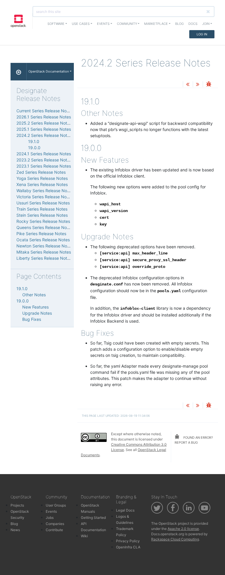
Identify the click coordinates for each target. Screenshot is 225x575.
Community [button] (127, 24)
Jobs (50, 517)
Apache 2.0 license (183, 528)
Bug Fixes (31, 319)
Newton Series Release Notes (44, 245)
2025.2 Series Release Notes (43, 122)
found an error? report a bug (194, 440)
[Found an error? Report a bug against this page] (208, 84)
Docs (192, 24)
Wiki (84, 536)
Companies (55, 523)
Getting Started (93, 517)
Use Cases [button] (81, 24)
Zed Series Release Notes (41, 172)
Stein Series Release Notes (42, 215)
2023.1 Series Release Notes (43, 165)
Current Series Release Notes (44, 110)
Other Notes (34, 294)
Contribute (54, 530)
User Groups (56, 505)
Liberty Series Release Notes (43, 258)
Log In (202, 34)
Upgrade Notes (37, 313)
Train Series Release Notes (41, 208)
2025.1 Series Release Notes (43, 129)
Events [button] (103, 24)
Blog (179, 24)
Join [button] (205, 24)
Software (55, 24)
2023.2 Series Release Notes (43, 159)
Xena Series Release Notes (42, 184)
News (15, 530)
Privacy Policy (128, 541)
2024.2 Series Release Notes (43, 135)
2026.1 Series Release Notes (43, 116)
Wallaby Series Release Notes (44, 190)
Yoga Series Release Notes (42, 178)
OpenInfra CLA (128, 547)
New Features (35, 306)
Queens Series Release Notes (44, 227)
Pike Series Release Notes (41, 233)
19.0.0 (34, 147)
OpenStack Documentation (48, 71)
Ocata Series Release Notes (43, 239)
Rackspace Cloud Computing (175, 539)
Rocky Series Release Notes (43, 221)
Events (51, 511)
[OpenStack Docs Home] (19, 71)
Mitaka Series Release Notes (43, 251)
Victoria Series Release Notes (44, 196)
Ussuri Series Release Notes (43, 202)
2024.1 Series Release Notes (43, 153)
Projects (17, 505)
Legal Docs (125, 510)
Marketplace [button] (156, 24)
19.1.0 (33, 141)
